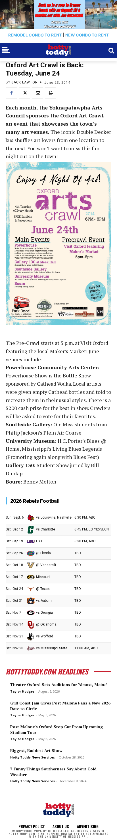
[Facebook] (11, 93)
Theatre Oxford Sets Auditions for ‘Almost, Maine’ (58, 684)
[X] (24, 93)
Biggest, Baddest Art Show (36, 750)
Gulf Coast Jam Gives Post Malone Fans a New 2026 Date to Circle (60, 705)
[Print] (50, 93)
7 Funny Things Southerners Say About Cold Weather (53, 771)
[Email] (37, 93)
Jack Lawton (24, 82)
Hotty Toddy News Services (32, 757)
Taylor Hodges (22, 691)
